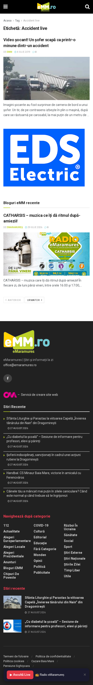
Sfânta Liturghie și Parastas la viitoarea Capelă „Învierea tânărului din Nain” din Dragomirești (54, 602)
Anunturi (9, 562)
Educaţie (40, 543)
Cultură (39, 531)
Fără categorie (45, 549)
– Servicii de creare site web (37, 394)
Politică (39, 566)
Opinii (38, 561)
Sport (68, 547)
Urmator (34, 300)
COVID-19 (41, 525)
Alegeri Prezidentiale (13, 554)
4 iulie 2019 (23, 52)
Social (68, 541)
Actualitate (11, 531)
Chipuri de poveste (11, 575)
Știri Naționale (74, 558)
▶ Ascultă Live (20, 674)
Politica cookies (13, 661)
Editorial (40, 537)
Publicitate (42, 572)
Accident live (31, 20)
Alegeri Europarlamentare (17, 539)
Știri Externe (73, 552)
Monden (40, 555)
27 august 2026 (19, 428)
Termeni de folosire (15, 656)
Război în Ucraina (71, 527)
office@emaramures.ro (20, 365)
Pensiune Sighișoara (16, 666)
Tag (17, 20)
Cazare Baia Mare (42, 661)
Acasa (7, 20)
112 (6, 525)
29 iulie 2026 (34, 227)
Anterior (14, 300)
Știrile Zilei (72, 564)
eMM (9, 52)
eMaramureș (15, 227)
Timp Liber (72, 570)
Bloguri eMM (13, 568)
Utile (67, 576)
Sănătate (70, 535)
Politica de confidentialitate (53, 656)
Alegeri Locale (14, 547)
